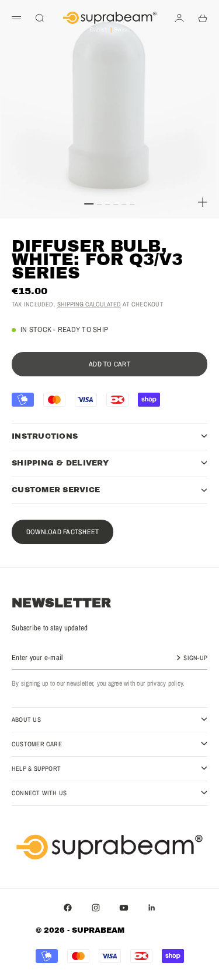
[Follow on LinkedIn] (152, 907)
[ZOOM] (202, 202)
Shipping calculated (89, 304)
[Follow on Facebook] (67, 907)
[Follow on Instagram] (95, 907)
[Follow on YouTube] (123, 907)
